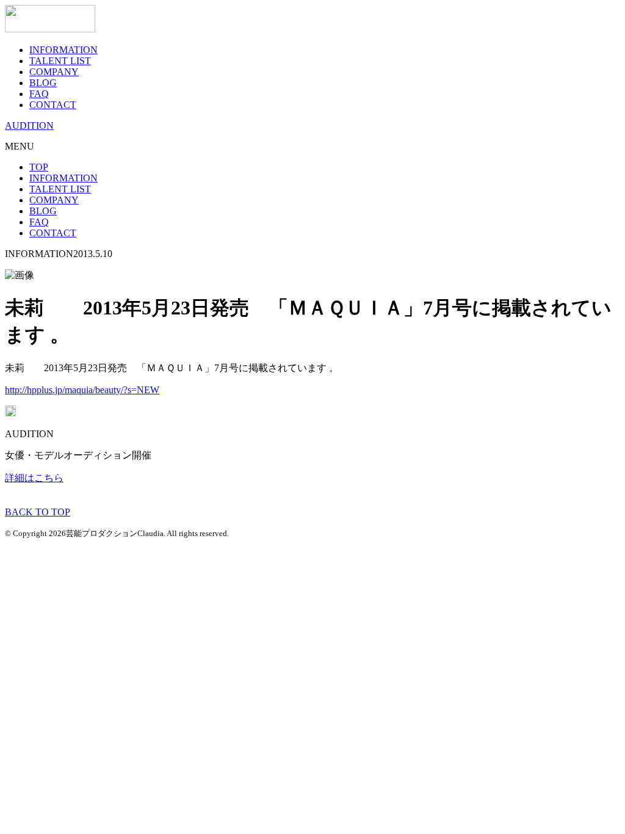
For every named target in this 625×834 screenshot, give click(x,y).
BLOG (43, 83)
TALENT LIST (60, 61)
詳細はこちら (34, 478)
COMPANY (54, 72)
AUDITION (29, 125)
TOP (38, 167)
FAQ (39, 94)
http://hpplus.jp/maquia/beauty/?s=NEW (82, 390)
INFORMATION (63, 50)
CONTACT (52, 105)
